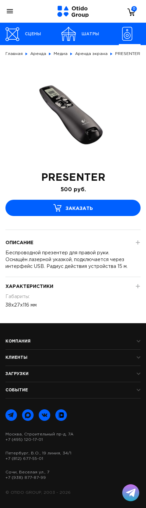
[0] (129, 12)
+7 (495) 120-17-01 (24, 440)
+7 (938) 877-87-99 (25, 478)
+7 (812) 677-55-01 (24, 459)
